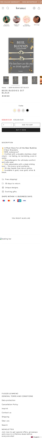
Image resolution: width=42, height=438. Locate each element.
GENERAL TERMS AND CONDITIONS (17, 396)
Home (4, 87)
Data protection (8, 400)
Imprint (5, 409)
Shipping (5, 417)
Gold (14, 110)
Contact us (6, 413)
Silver (23, 110)
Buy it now (21, 130)
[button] (36, 437)
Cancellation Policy (10, 404)
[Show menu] (3, 8)
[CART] (39, 8)
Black (27, 110)
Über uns (5, 421)
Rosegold (18, 110)
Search (5, 425)
